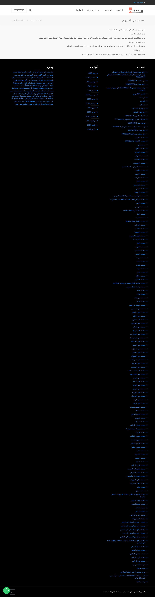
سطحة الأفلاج (140, 148)
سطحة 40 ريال (140, 137)
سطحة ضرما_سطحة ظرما (135, 429)
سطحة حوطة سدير (138, 309)
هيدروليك (28, 104)
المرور (24, 72)
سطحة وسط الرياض (138, 504)
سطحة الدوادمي (139, 185)
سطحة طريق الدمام (138, 440)
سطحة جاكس (140, 279)
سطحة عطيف (140, 458)
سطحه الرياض (140, 511)
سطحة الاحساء (49, 91)
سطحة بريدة (140, 258)
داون (27, 77)
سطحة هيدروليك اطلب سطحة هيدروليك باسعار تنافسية (128, 495)
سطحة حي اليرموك (138, 396)
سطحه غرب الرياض (138, 557)
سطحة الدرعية (140, 178)
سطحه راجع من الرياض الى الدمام (133, 526)
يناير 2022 (91, 73)
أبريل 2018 (91, 108)
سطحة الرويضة (139, 192)
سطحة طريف (140, 432)
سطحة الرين (140, 203)
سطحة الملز (141, 243)
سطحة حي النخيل (139, 381)
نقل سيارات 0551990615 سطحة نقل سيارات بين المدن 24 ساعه (127, 577)
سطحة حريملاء (140, 298)
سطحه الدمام (21, 101)
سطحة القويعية (139, 232)
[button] (6, 590)
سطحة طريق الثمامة (137, 436)
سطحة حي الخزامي (138, 323)
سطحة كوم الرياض (39, 96)
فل (42, 104)
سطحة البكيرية (140, 152)
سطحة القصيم (140, 228)
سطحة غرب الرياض (138, 465)
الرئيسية (142, 97)
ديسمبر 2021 (90, 77)
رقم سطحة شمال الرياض (34, 83)
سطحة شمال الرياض (137, 425)
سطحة (15, 88)
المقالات (142, 105)
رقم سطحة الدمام (33, 80)
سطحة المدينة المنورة (137, 236)
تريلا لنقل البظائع (139, 112)
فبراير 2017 (91, 129)
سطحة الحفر (40, 91)
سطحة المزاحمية (139, 239)
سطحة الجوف (140, 156)
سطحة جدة (141, 290)
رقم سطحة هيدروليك (32, 85)
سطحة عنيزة (140, 462)
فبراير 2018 (91, 112)
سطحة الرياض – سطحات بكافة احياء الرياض (129, 196)
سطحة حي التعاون (138, 320)
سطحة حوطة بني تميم (137, 305)
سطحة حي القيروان (138, 356)
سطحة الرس (140, 188)
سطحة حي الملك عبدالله (136, 370)
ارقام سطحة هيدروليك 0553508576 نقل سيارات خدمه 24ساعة (126, 89)
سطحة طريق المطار (138, 443)
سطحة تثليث (140, 265)
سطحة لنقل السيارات (137, 480)
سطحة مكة (141, 487)
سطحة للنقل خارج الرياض (136, 476)
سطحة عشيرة (140, 454)
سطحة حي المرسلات (137, 360)
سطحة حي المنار (139, 378)
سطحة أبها (141, 145)
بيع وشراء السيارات (138, 108)
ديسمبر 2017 (90, 116)
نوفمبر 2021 (91, 82)
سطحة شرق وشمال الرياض (35, 93)
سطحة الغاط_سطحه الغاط (135, 221)
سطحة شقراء (140, 421)
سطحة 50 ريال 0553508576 (135, 141)
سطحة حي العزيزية (138, 349)
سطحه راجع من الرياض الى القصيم (132, 529)
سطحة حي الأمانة (139, 316)
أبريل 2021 (91, 86)
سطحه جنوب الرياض (137, 515)
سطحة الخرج (140, 170)
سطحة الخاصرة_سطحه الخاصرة (133, 167)
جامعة (45, 75)
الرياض (35, 71)
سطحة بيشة (141, 261)
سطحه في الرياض (138, 561)
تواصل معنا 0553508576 (136, 123)
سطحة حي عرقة (139, 400)
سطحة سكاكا (140, 411)
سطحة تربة (141, 269)
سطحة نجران (140, 491)
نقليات (35, 104)
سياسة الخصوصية (138, 565)
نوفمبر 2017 (91, 121)
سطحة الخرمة (140, 174)
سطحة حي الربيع (139, 330)
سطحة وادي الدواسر (138, 500)
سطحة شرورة (140, 418)
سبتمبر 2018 (90, 103)
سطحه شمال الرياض (137, 554)
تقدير (15, 72)
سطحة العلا (141, 214)
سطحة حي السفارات (137, 334)
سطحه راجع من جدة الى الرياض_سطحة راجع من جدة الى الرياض (126, 541)
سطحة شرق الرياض (138, 414)
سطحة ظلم (141, 451)
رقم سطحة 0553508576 (136, 130)
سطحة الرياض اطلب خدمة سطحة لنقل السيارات (127, 199)
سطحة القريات (140, 225)
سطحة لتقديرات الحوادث (136, 469)
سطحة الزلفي (140, 207)
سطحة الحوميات (139, 163)
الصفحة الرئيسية (36, 20)
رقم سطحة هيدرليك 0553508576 (133, 134)
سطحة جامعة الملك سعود (136, 287)
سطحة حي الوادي (139, 389)
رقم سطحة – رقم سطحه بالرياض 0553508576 (128, 127)
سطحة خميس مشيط (137, 407)
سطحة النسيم (140, 250)
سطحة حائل (141, 294)
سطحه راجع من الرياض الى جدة (134, 533)
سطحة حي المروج (138, 363)
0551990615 (138, 3)
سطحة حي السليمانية (137, 338)
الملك (19, 72)
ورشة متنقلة (141, 582)
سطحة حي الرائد (139, 327)
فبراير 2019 (91, 99)
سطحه (30, 101)
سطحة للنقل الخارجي (137, 472)
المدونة (142, 101)
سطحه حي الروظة (138, 519)
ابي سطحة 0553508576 (136, 80)
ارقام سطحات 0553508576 (135, 84)
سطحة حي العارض (138, 345)
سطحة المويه (140, 247)
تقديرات (50, 75)
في (39, 104)
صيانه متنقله (141, 568)
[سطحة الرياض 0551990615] (136, 10)
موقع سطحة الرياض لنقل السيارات (132, 572)
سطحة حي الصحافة (138, 341)
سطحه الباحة (140, 508)
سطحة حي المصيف (138, 367)
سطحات (22, 88)
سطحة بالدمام (22, 91)
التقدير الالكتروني (139, 94)
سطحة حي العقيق (138, 352)
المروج (29, 72)
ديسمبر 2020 (90, 95)
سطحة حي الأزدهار (138, 312)
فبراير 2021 (91, 90)
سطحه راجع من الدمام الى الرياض (133, 522)
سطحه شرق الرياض (138, 546)
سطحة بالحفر (31, 91)
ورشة (22, 104)
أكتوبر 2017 (91, 125)
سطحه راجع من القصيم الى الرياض (132, 537)
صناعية (45, 104)
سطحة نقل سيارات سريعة (22, 96)
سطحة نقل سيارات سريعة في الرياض (39, 98)
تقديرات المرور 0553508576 (135, 116)
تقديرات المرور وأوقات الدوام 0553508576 (130, 119)
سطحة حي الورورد (138, 392)
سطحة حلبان (140, 301)
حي (40, 74)
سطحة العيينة (140, 218)
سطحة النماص (140, 254)
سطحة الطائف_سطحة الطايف (134, 210)
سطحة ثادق (141, 272)
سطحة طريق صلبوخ (138, 447)
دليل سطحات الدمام (20, 77)
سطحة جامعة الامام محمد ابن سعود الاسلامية (129, 283)
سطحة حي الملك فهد (137, 374)
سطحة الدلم (140, 181)
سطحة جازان (140, 276)
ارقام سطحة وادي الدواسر (46, 72)
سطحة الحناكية (139, 159)
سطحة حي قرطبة (139, 403)
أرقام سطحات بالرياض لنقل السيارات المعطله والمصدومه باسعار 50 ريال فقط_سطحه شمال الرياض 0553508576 (126, 74)
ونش (17, 104)
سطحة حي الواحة (139, 385)
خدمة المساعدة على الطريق (27, 75)
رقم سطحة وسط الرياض (37, 88)
